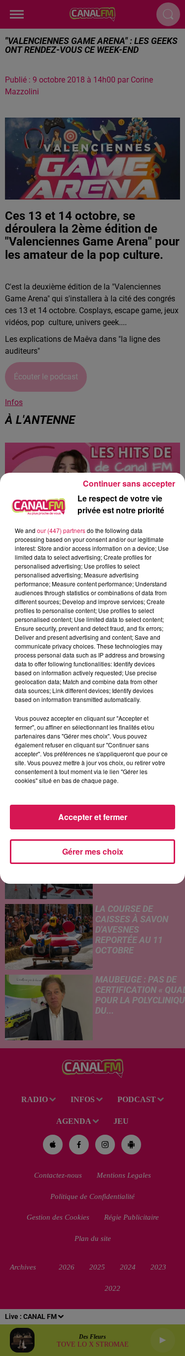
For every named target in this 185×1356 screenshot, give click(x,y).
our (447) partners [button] (61, 530)
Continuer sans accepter (129, 483)
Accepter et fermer (92, 816)
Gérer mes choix (92, 851)
